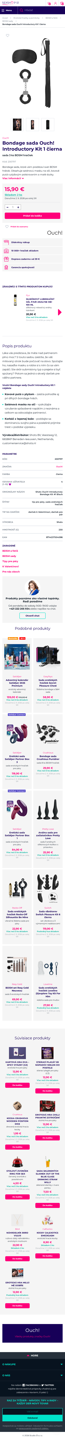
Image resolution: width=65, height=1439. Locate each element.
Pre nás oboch (11, 571)
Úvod (5, 18)
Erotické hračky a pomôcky (27, 18)
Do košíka (17, 1085)
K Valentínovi (10, 566)
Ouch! (5, 138)
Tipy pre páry (10, 561)
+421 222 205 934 (19, 608)
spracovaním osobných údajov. (34, 1428)
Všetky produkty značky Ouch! (32, 1336)
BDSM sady (7, 21)
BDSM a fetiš (51, 18)
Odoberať (32, 1418)
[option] (32, 307)
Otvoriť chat (32, 615)
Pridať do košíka (32, 215)
